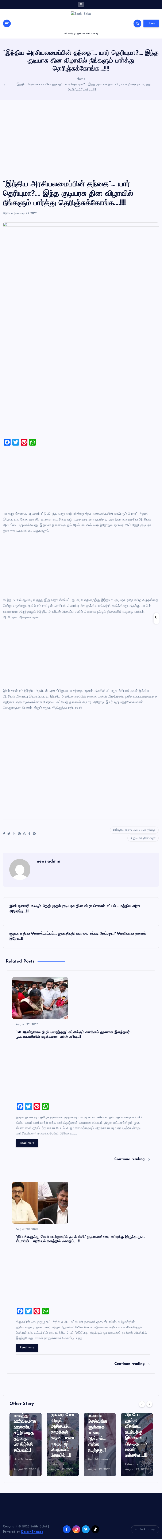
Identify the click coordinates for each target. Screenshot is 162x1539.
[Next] (149, 1404)
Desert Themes (32, 1532)
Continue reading (130, 1159)
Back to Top (147, 1529)
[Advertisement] (81, 139)
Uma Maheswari (62, 1459)
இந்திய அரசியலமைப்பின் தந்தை (135, 830)
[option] (25, 1444)
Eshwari (19, 1464)
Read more (27, 1143)
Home (151, 23)
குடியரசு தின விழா (144, 838)
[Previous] (142, 1404)
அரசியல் (8, 213)
